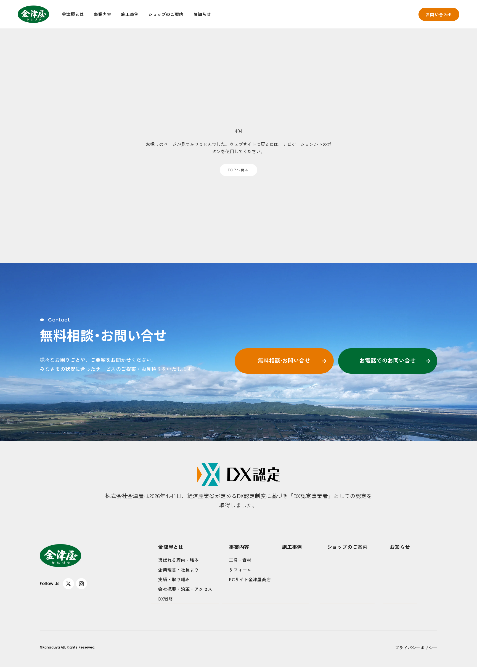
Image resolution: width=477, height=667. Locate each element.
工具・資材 (240, 560)
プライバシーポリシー (416, 647)
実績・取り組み (174, 579)
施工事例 (130, 14)
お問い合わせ (438, 14)
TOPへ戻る (238, 169)
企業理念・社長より (178, 569)
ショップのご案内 (166, 14)
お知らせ (202, 14)
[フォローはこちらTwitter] (68, 584)
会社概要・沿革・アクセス (185, 589)
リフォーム (240, 569)
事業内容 (102, 14)
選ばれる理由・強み (178, 560)
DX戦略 (165, 598)
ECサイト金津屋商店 (250, 579)
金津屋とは (73, 14)
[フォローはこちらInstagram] (81, 584)
